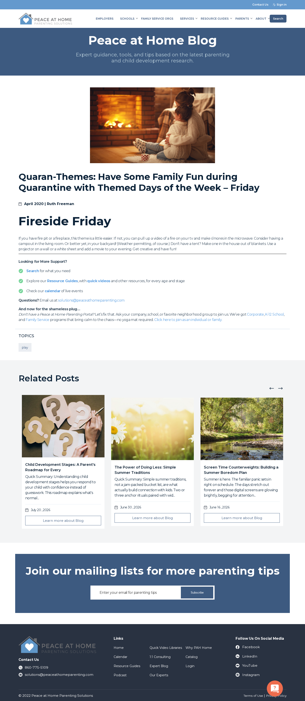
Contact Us (260, 4)
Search (278, 18)
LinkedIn (249, 656)
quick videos (98, 281)
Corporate (255, 314)
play (25, 347)
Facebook (251, 647)
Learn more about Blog (63, 520)
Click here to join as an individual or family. (188, 320)
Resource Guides (62, 281)
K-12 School (274, 314)
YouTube (249, 665)
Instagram (251, 675)
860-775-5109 (36, 667)
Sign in (281, 4)
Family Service (37, 320)
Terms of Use (253, 695)
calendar (53, 291)
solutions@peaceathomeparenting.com (91, 300)
